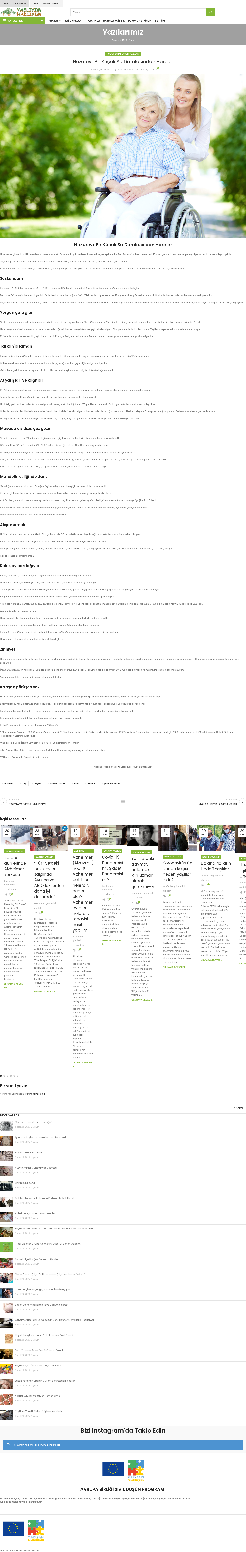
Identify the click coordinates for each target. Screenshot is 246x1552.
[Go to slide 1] (1, 1076)
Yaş (24, 784)
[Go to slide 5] (14, 1076)
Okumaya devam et (45, 991)
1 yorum (35, 1127)
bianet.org (114, 766)
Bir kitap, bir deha (25, 1183)
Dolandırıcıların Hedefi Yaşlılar (216, 866)
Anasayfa (116, 40)
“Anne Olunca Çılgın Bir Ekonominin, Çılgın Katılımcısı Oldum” (50, 1274)
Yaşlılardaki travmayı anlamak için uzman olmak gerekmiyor (142, 872)
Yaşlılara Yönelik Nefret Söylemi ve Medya (39, 1411)
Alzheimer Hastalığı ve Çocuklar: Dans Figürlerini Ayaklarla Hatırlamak (54, 1320)
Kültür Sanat (128, 40)
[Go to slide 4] (11, 1076)
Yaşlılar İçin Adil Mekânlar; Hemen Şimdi (37, 1396)
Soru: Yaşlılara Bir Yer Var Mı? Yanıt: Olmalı (39, 1350)
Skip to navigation (14, 3)
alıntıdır (12, 889)
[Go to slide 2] (4, 1076)
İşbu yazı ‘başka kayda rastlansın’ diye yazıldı (40, 1137)
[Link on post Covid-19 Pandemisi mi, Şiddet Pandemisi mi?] (112, 835)
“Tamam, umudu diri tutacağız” (33, 1122)
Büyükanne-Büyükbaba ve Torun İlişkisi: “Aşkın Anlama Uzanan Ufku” (54, 1228)
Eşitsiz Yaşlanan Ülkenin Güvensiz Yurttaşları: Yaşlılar (45, 1380)
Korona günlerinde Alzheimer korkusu (15, 866)
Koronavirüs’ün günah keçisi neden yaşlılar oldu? (177, 871)
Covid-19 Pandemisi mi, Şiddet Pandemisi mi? (112, 868)
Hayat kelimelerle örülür (29, 1152)
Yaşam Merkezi (58, 784)
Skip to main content (46, 3)
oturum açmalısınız (34, 1093)
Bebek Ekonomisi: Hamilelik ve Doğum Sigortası (42, 1304)
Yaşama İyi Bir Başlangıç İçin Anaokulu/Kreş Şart (42, 1289)
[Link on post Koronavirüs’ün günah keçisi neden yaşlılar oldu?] (177, 838)
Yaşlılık (91, 784)
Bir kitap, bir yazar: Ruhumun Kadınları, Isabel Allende (45, 1198)
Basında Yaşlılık (14, 851)
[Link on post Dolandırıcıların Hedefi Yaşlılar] (216, 838)
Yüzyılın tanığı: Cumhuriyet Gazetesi (36, 1167)
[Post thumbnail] (6, 1126)
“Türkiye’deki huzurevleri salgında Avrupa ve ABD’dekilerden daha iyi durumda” (49, 880)
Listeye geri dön (123, 801)
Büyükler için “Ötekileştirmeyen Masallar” (38, 1365)
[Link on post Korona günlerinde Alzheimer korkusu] (15, 835)
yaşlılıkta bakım (112, 784)
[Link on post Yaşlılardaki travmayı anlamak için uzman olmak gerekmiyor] (142, 835)
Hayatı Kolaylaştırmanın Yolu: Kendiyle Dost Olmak (44, 1335)
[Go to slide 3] (7, 1076)
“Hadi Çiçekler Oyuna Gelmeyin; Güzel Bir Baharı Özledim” (48, 1243)
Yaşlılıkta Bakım (130, 54)
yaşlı (76, 784)
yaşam (38, 784)
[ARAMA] (210, 12)
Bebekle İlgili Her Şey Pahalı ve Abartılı (36, 1259)
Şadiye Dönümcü (124, 69)
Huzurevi (9, 784)
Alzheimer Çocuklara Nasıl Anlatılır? (35, 1213)
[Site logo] (21, 11)
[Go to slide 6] (17, 1076)
